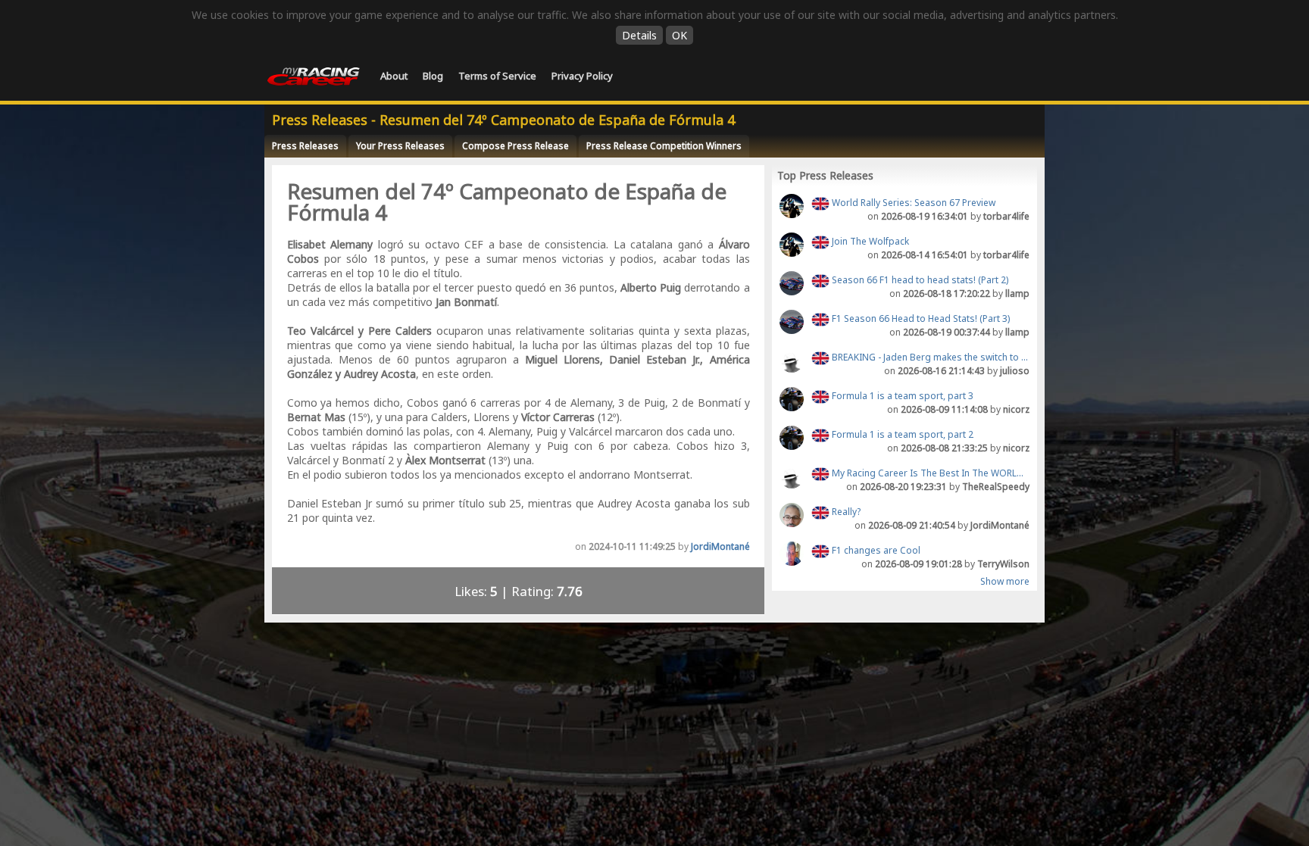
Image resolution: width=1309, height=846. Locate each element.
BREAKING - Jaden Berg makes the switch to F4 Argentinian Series (929, 357)
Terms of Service (497, 76)
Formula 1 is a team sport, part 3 (901, 395)
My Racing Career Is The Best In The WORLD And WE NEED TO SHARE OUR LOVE (929, 473)
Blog (433, 76)
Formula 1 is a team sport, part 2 (901, 434)
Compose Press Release (515, 145)
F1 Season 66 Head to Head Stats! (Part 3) (919, 318)
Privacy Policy (582, 76)
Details (639, 35)
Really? (845, 511)
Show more (1004, 581)
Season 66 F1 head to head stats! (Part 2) (918, 279)
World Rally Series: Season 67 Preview (912, 202)
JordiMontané (720, 546)
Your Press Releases (400, 145)
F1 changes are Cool (874, 550)
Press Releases (305, 145)
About (394, 76)
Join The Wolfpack (869, 241)
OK (679, 35)
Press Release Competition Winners (664, 145)
